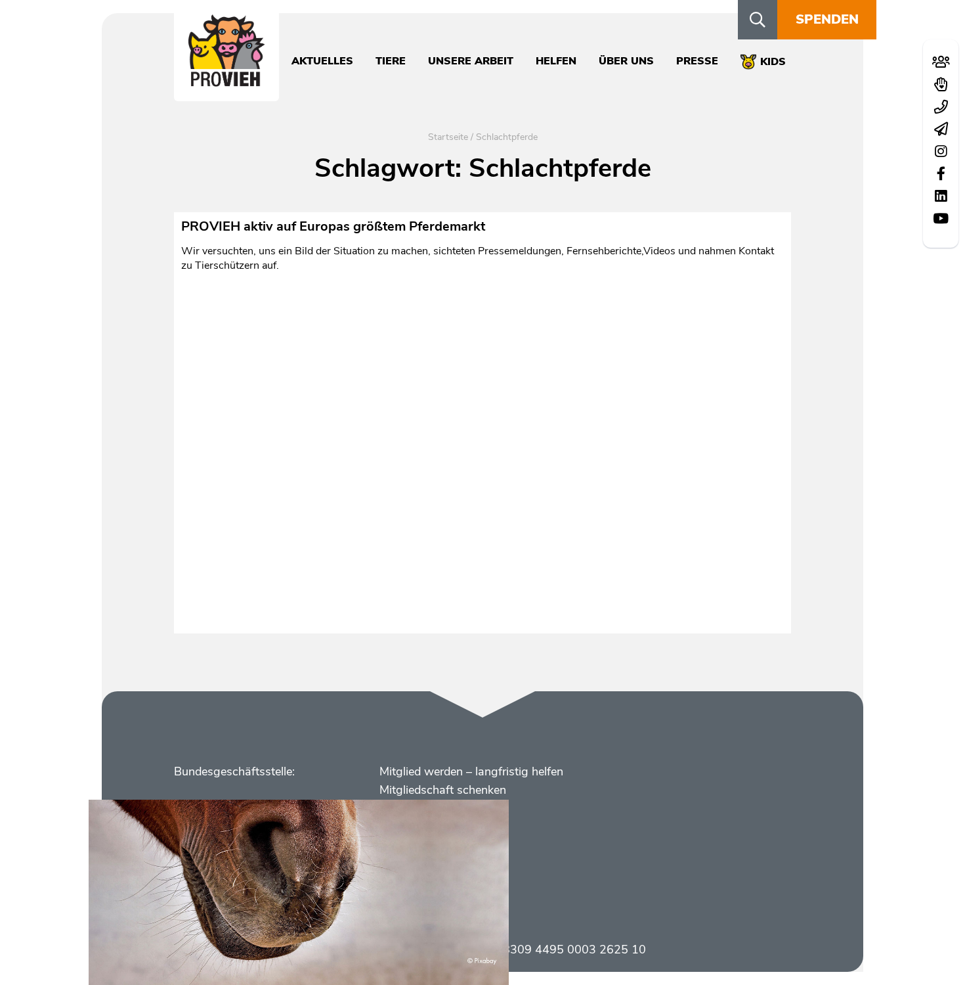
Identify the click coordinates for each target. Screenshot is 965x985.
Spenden (827, 19)
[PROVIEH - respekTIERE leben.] (226, 79)
